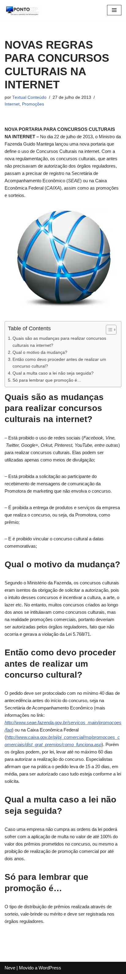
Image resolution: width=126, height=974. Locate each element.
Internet (12, 104)
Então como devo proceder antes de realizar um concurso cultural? (59, 363)
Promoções (33, 104)
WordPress (50, 967)
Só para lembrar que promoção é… (47, 380)
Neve (10, 967)
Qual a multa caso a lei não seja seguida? (53, 373)
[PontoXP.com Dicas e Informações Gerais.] (23, 10)
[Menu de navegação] (114, 10)
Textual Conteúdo (29, 97)
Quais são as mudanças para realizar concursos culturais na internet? (59, 342)
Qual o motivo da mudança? (40, 352)
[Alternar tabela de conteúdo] (108, 329)
